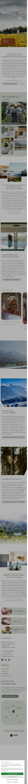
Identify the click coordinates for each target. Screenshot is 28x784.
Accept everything (11, 773)
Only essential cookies (12, 776)
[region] (12, 767)
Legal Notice (15, 781)
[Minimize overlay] (22, 762)
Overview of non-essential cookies (12, 779)
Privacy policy (9, 781)
